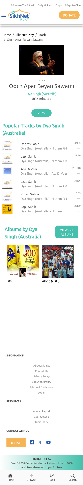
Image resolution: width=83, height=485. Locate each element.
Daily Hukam (44, 5)
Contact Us (41, 371)
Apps (59, 5)
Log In (41, 392)
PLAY (41, 113)
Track (42, 34)
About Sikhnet (41, 365)
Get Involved (41, 416)
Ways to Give (73, 5)
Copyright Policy (41, 381)
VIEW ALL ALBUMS (67, 231)
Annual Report (41, 411)
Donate (69, 15)
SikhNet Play (25, 34)
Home (6, 34)
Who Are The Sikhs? (22, 5)
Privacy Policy (41, 376)
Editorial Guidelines (41, 387)
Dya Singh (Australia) (41, 93)
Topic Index (41, 422)
